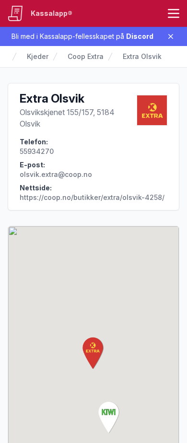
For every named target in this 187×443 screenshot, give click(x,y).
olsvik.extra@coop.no (56, 174)
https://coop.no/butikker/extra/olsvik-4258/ (92, 197)
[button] (93, 353)
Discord (139, 36)
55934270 (37, 151)
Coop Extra (86, 56)
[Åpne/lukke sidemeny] (173, 13)
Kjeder (37, 56)
